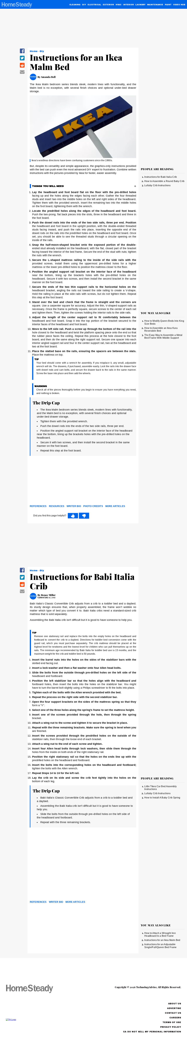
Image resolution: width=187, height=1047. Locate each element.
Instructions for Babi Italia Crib (160, 177)
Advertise (174, 1008)
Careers (175, 1018)
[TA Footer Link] (35, 1019)
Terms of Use (172, 1022)
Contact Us (173, 1013)
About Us (174, 1004)
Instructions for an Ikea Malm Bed (162, 940)
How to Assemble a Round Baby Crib (164, 181)
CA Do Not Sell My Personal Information (152, 1032)
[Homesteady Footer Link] (35, 989)
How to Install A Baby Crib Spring (162, 797)
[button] (22, 53)
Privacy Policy (170, 1027)
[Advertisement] (83, 481)
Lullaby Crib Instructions (157, 185)
